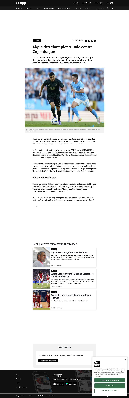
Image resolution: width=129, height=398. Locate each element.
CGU (30, 396)
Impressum (20, 396)
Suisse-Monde (47, 10)
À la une (18, 10)
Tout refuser (109, 385)
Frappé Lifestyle (62, 10)
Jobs (17, 383)
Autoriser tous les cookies (110, 380)
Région (27, 10)
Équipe (18, 379)
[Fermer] (125, 360)
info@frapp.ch (21, 387)
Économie (87, 10)
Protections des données (46, 396)
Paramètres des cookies (109, 390)
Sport (36, 10)
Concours (76, 10)
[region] (109, 376)
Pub (17, 375)
